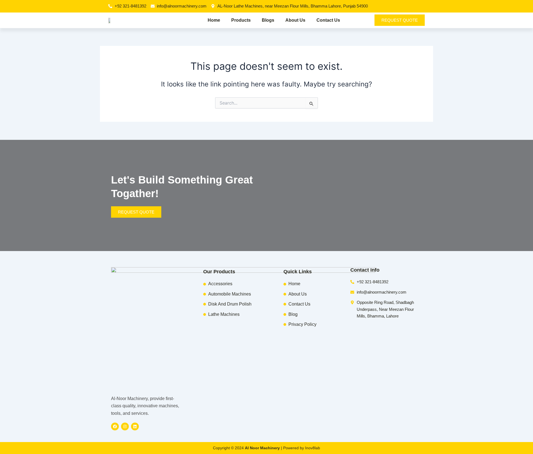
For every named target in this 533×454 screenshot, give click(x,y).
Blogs (268, 20)
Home (214, 20)
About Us (295, 20)
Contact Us (328, 20)
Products (241, 20)
